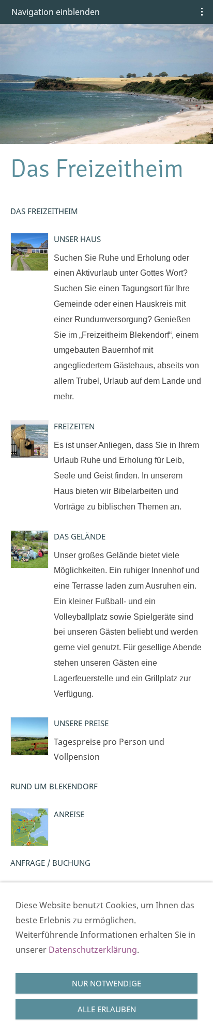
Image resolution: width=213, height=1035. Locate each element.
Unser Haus (77, 239)
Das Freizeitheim (44, 211)
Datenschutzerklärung (93, 949)
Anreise (69, 814)
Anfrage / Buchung (50, 863)
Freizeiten (74, 426)
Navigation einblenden (55, 12)
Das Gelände (79, 536)
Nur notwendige (106, 983)
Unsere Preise (81, 723)
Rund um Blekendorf (54, 786)
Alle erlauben (107, 1009)
